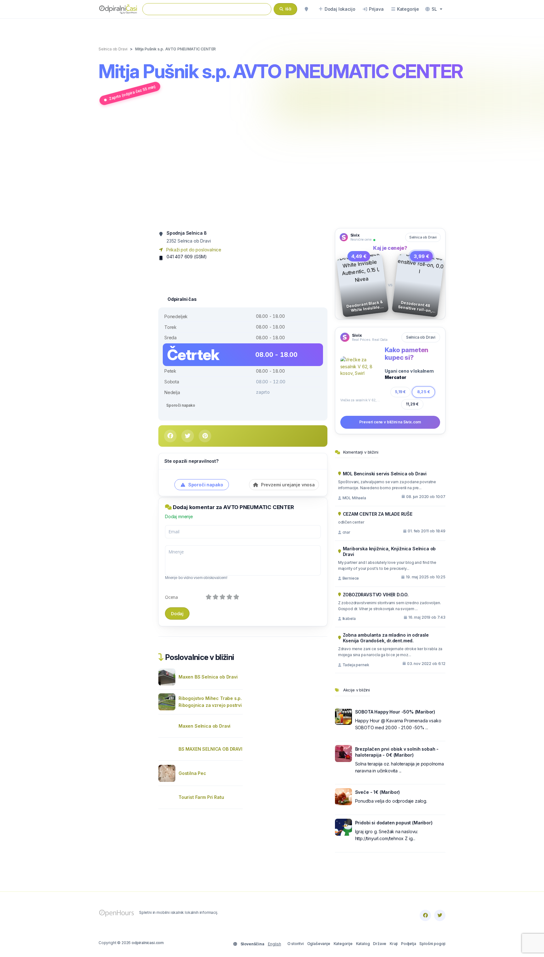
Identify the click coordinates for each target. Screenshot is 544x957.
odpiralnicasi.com (148, 942)
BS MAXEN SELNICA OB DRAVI (210, 749)
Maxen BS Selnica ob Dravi (208, 676)
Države (379, 943)
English (274, 944)
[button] (433, 9)
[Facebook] (425, 915)
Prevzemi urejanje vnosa (287, 484)
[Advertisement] (272, 168)
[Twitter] (439, 915)
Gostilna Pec (192, 773)
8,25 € (423, 391)
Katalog (363, 943)
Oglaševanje (318, 943)
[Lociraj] (306, 9)
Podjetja (408, 943)
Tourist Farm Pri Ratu (201, 797)
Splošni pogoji (432, 943)
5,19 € (400, 391)
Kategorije (343, 943)
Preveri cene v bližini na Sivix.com (390, 422)
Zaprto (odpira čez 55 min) (132, 92)
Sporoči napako (180, 405)
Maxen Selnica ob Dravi (204, 726)
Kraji (394, 943)
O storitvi (295, 943)
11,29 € (412, 404)
